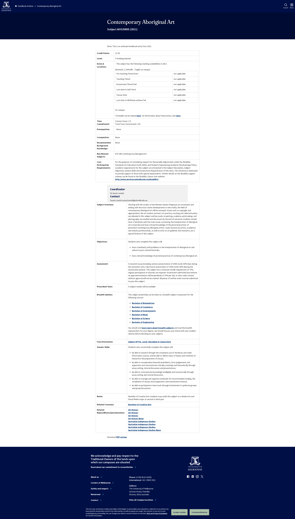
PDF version (121, 437)
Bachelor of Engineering (143, 322)
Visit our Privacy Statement (157, 513)
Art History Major (136, 418)
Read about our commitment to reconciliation (112, 467)
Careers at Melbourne (101, 483)
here (139, 115)
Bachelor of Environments (144, 311)
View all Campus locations (141, 500)
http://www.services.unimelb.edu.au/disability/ (137, 179)
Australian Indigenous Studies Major (144, 430)
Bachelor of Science (141, 318)
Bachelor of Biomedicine (143, 303)
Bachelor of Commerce (142, 307)
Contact (94, 500)
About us (95, 477)
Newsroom (95, 494)
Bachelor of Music (140, 314)
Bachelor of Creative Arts (139, 404)
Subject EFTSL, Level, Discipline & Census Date (149, 341)
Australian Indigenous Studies (141, 421)
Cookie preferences (199, 512)
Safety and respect (99, 488)
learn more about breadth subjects (158, 328)
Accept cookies (179, 512)
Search (285, 8)
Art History (133, 410)
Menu (292, 8)
